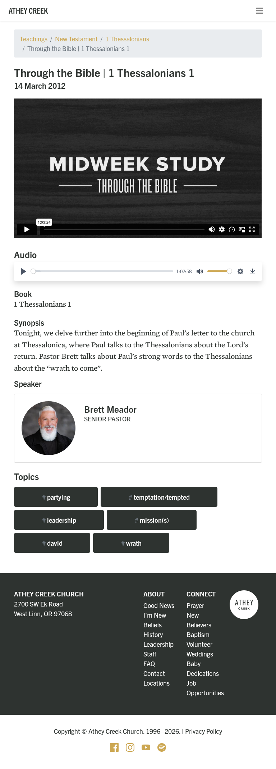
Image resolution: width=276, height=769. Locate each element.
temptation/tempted (159, 497)
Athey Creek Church (49, 594)
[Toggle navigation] (259, 10)
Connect (201, 594)
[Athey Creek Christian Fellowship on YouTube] (147, 746)
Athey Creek (28, 10)
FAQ (149, 663)
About (154, 594)
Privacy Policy (203, 731)
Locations (156, 683)
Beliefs (152, 625)
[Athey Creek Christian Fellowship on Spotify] (161, 746)
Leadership (158, 644)
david (52, 543)
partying (56, 497)
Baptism (198, 634)
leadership (59, 520)
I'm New (154, 615)
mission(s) (152, 520)
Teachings (33, 39)
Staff (149, 654)
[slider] (102, 271)
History (153, 634)
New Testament (76, 39)
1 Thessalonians (127, 39)
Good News (158, 605)
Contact (154, 673)
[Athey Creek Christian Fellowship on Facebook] (115, 746)
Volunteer (199, 644)
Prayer (195, 605)
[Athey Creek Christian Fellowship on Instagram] (131, 746)
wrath (131, 543)
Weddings (200, 654)
